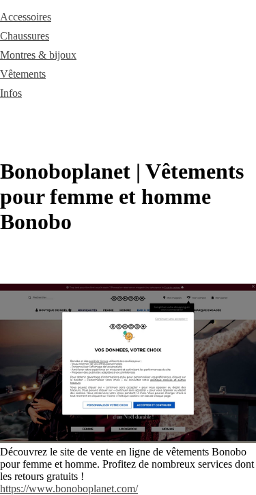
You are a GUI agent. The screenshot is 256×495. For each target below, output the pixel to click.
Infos (11, 93)
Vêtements (23, 74)
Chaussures (24, 36)
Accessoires (25, 16)
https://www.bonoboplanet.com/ (69, 488)
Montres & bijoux (38, 55)
